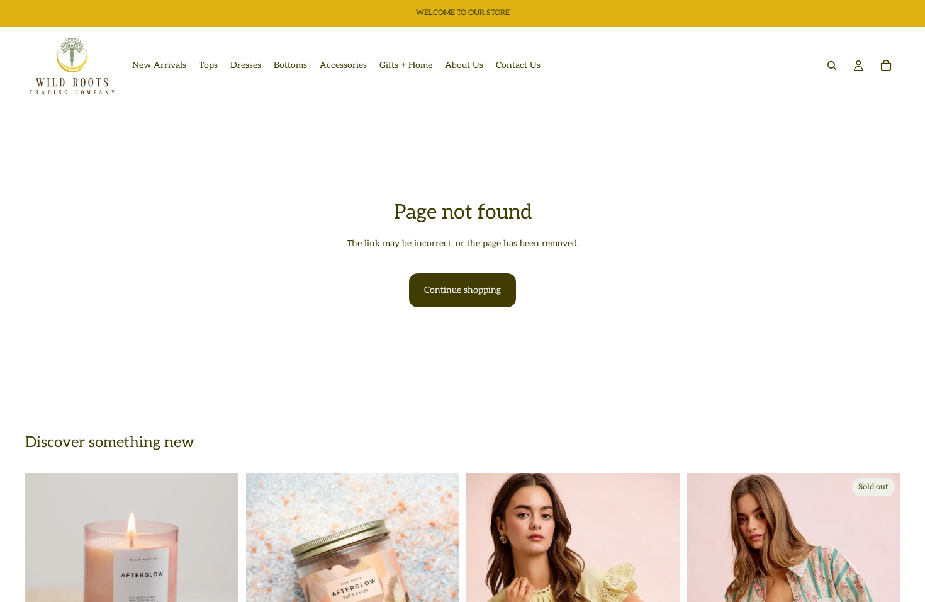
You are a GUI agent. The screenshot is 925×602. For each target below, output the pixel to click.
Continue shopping (462, 290)
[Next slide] (219, 580)
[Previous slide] (44, 580)
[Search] (832, 65)
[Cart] (886, 65)
